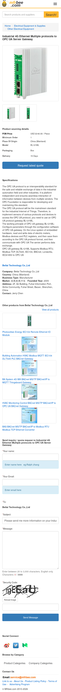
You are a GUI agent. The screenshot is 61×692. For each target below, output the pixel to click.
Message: (7, 528)
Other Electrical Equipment (21, 28)
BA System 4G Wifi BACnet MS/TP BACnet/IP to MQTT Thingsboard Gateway (26, 381)
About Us (18, 681)
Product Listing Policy (35, 681)
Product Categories (14, 663)
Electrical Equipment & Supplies (29, 25)
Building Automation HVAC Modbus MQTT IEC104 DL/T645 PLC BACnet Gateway (27, 357)
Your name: (8, 451)
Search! (51, 14)
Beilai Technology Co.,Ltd (16, 265)
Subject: (6, 514)
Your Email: (8, 476)
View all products (50, 309)
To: (4, 501)
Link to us (7, 681)
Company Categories (40, 663)
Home (8, 25)
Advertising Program (19, 684)
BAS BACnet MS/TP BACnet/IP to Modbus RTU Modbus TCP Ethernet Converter (25, 428)
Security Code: (10, 582)
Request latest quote (30, 165)
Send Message (30, 617)
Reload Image (10, 599)
